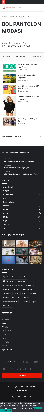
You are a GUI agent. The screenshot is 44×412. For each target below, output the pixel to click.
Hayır (40, 408)
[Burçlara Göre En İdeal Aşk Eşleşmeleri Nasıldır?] (8, 259)
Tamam (35, 408)
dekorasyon (7, 293)
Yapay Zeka (7, 306)
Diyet (5, 198)
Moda (5, 217)
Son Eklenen (21, 56)
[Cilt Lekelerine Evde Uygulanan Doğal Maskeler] (22, 243)
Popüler (6, 56)
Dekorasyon (8, 194)
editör (6, 43)
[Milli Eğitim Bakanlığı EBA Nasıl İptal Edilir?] (9, 89)
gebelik (24, 293)
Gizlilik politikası (22, 390)
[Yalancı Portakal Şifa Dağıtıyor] (9, 78)
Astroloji (6, 289)
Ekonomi (6, 206)
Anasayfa (7, 17)
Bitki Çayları (27, 289)
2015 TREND (30, 285)
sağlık (34, 302)
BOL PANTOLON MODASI (16, 46)
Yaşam (6, 228)
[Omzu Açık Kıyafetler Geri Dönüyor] (9, 106)
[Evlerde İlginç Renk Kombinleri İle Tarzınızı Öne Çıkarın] (35, 259)
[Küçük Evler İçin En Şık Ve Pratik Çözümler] (8, 243)
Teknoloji (6, 224)
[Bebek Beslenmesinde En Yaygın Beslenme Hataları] (35, 251)
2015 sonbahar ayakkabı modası (14, 281)
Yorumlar (37, 56)
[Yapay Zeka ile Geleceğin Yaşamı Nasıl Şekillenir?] (35, 243)
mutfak (26, 297)
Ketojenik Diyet (8, 297)
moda (19, 297)
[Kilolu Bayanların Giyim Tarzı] (9, 121)
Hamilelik (6, 213)
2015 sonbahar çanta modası (13, 285)
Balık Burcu (16, 289)
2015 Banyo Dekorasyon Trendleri (14, 277)
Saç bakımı (24, 302)
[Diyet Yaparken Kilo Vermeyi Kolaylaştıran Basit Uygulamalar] (8, 251)
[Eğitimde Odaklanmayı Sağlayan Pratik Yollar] (22, 251)
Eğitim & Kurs (8, 202)
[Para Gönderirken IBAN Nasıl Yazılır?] (9, 67)
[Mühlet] (11, 8)
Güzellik (6, 209)
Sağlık (5, 221)
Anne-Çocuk (8, 187)
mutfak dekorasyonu (10, 302)
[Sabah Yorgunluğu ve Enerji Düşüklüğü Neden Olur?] (22, 259)
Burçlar (6, 191)
